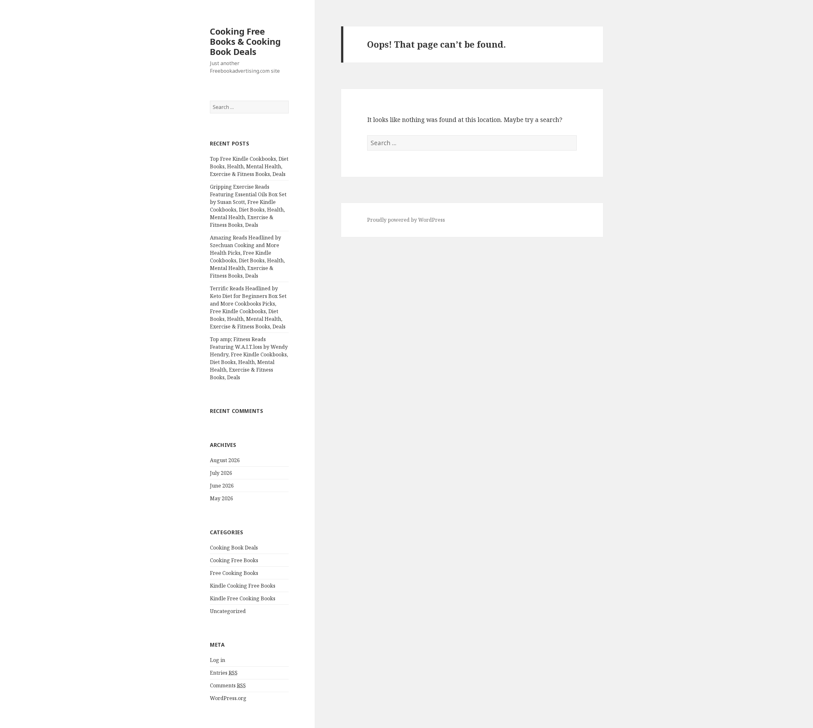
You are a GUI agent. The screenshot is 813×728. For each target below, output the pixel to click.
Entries (224, 672)
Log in (217, 660)
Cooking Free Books (234, 560)
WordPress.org (228, 698)
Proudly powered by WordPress (406, 219)
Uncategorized (228, 611)
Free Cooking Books (234, 573)
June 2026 (222, 485)
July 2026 (221, 472)
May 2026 (221, 498)
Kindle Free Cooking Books (242, 598)
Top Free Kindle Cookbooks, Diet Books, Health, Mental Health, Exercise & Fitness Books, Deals (249, 166)
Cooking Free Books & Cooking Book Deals (245, 41)
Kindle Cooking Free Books (242, 585)
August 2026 (225, 460)
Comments (228, 685)
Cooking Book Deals (234, 547)
